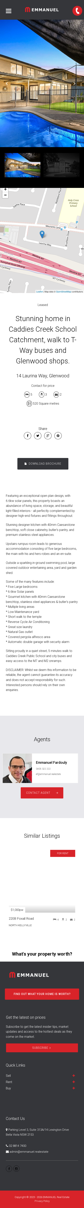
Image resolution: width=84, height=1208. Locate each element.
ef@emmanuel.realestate (48, 774)
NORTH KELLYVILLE (20, 925)
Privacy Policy (42, 1201)
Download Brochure (44, 463)
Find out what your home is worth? (42, 994)
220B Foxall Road (21, 918)
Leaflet (39, 291)
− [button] (5, 195)
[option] (42, 83)
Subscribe (40, 1047)
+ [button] (5, 189)
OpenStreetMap (63, 291)
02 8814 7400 (17, 1146)
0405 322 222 (43, 768)
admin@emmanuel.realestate (29, 1151)
